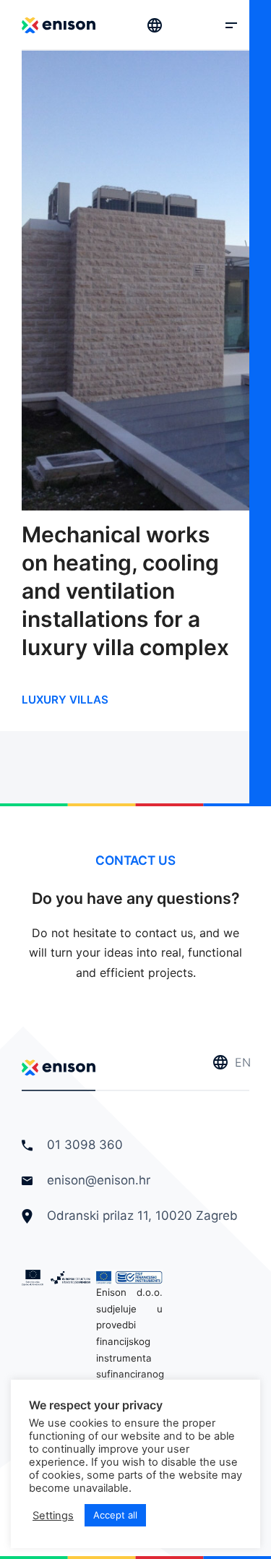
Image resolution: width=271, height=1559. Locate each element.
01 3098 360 (83, 1144)
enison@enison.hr (98, 1180)
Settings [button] (53, 1515)
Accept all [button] (115, 1515)
